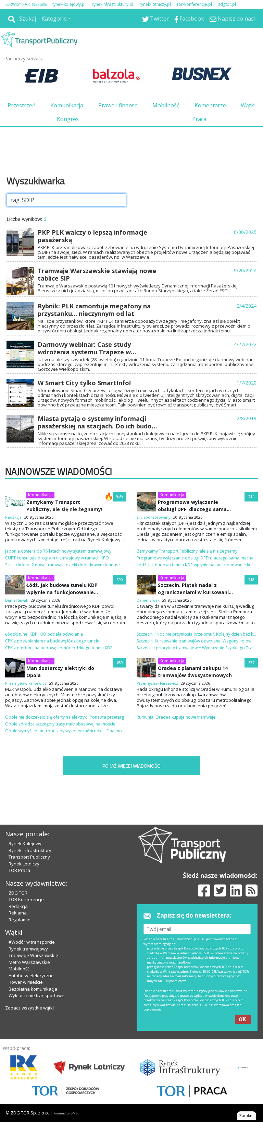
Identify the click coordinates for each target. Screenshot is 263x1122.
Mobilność (165, 105)
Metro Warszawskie (29, 962)
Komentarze (210, 105)
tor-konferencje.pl (194, 4)
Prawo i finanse (118, 105)
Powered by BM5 (65, 1113)
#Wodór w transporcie (32, 942)
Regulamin (19, 920)
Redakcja (18, 906)
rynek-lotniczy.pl (155, 4)
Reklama (18, 913)
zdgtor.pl (227, 4)
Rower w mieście (26, 982)
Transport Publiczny (29, 857)
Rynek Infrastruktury (30, 850)
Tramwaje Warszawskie (33, 955)
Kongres (68, 119)
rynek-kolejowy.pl (69, 4)
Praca (199, 119)
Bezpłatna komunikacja (33, 989)
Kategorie (54, 18)
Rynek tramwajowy (28, 949)
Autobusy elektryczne (31, 975)
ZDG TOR (18, 893)
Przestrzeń (22, 105)
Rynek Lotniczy (24, 864)
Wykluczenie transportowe (36, 995)
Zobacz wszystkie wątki (29, 1008)
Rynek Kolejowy (25, 843)
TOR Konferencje (26, 899)
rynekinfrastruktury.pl (112, 4)
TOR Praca (19, 870)
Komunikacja (66, 105)
